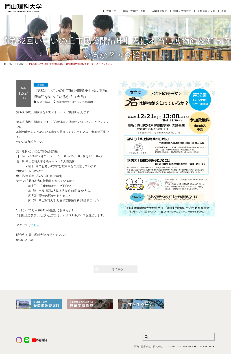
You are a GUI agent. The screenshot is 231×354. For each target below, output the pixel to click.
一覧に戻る (116, 269)
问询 (136, 346)
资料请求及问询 (206, 11)
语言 (223, 11)
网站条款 (158, 346)
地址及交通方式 (182, 11)
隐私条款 (146, 346)
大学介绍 (111, 11)
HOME (10, 64)
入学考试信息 (159, 11)
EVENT (20, 64)
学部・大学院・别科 (134, 11)
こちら (35, 225)
